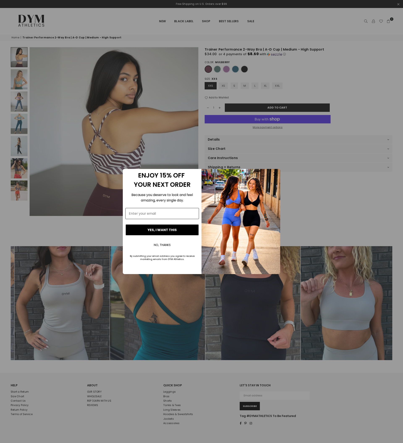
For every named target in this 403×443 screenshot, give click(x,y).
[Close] (275, 174)
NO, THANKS (162, 245)
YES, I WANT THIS (162, 229)
